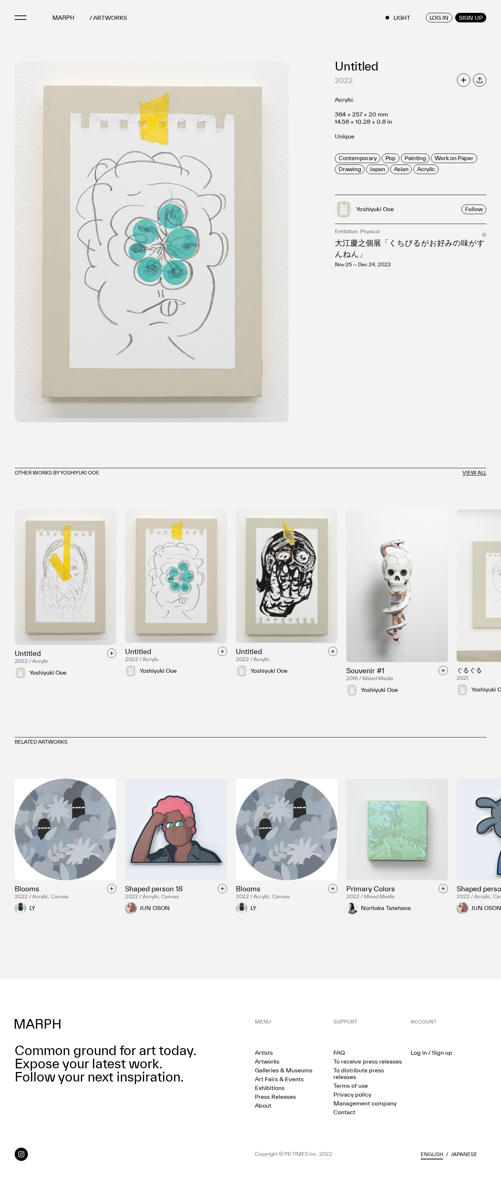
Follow (474, 209)
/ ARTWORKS (108, 18)
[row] (357, 158)
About (263, 1105)
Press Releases (275, 1096)
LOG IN (439, 17)
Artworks (267, 1061)
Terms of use (350, 1085)
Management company (364, 1103)
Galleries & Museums (283, 1070)
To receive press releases (367, 1061)
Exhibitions (270, 1087)
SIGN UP (471, 17)
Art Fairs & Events (279, 1079)
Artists (264, 1052)
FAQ (339, 1052)
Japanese (464, 1154)
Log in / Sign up (431, 1052)
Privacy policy (352, 1094)
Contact (344, 1112)
